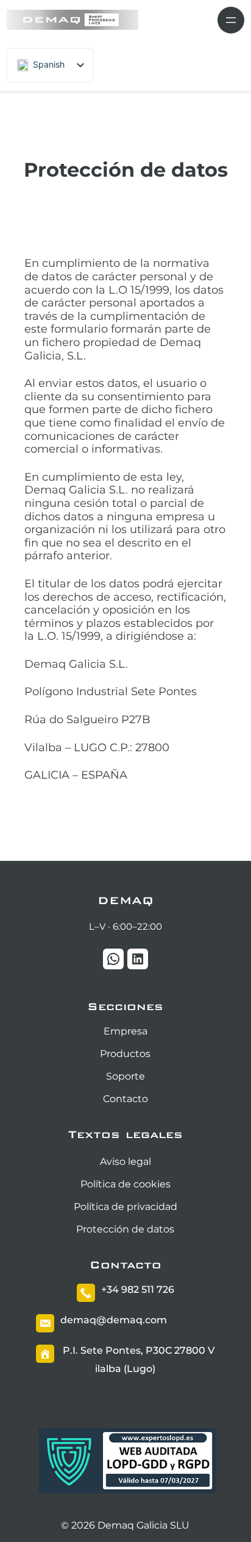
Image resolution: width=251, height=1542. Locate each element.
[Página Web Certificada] (127, 1492)
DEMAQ (125, 900)
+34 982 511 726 (137, 1289)
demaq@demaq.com (113, 1320)
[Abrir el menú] (230, 20)
